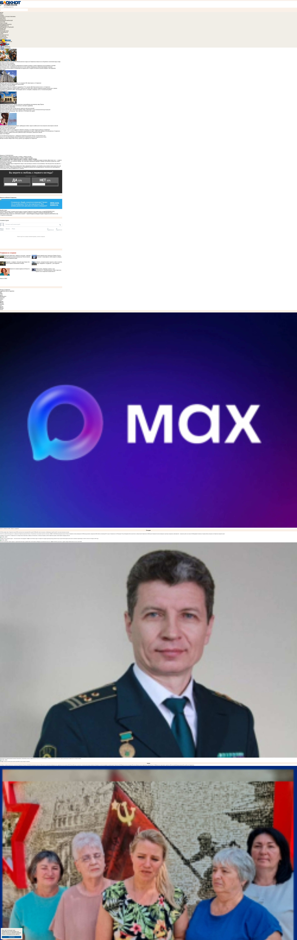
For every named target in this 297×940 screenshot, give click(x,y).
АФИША (2, 15)
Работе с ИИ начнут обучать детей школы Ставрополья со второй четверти (67, 758)
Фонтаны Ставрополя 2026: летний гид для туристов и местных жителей (17, 108)
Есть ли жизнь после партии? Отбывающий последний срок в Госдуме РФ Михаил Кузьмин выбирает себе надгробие (28, 68)
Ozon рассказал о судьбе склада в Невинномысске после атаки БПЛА (69, 541)
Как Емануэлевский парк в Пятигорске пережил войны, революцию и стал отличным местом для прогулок (25, 109)
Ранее (13, 228)
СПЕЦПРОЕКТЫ (4, 32)
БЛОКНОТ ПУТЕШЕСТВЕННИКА (8, 16)
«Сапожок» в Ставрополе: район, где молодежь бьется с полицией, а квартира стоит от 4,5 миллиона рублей (25, 89)
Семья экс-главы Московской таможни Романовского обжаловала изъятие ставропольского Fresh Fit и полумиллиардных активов (26, 758)
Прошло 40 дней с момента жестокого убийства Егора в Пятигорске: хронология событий (21, 132)
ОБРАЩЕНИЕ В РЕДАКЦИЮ (7, 27)
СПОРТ (1, 33)
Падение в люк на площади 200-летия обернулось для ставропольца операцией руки (137, 765)
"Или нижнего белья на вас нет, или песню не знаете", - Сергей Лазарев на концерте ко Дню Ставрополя (24, 213)
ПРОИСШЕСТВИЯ (4, 31)
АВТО (1, 14)
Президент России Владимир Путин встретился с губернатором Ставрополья (132, 533)
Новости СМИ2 (3, 278)
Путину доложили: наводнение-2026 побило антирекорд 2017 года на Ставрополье (99, 533)
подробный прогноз (4, 291)
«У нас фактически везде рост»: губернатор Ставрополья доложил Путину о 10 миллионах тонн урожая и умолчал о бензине (26, 533)
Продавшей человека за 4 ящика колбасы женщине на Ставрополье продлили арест (209, 533)
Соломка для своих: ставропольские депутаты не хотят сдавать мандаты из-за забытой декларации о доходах (26, 67)
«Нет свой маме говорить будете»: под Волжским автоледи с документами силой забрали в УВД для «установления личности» (26, 541)
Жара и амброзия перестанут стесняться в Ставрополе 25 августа (14, 765)
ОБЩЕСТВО (3, 28)
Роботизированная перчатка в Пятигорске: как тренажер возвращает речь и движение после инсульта (48, 765)
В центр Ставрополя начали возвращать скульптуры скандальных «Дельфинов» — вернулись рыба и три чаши (170, 533)
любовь (7, 215)
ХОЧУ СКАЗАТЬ (4, 37)
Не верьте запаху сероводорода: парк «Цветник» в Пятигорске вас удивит (17, 111)
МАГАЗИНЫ (7, 46)
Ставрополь (3, 215)
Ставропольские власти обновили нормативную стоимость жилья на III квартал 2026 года (81, 538)
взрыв (10, 215)
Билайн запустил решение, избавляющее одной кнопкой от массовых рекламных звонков (52, 532)
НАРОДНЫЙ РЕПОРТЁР (6, 24)
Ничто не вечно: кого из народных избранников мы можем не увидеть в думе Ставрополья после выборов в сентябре (27, 65)
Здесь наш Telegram (4, 133)
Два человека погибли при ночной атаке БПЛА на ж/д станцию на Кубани (16, 761)
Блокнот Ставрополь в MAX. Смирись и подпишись (9, 528)
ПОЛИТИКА (2, 29)
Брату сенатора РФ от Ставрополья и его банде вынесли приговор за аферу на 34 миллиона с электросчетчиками (23, 535)
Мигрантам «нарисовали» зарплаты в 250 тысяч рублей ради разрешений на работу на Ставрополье (175, 765)
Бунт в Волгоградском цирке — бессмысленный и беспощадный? (14, 538)
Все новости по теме (5, 64)
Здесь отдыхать (4, 91)
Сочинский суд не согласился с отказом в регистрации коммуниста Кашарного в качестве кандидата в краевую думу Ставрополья (94, 765)
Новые (1, 228)
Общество (2, 155)
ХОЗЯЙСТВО (3, 36)
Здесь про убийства (4, 112)
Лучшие (8, 228)
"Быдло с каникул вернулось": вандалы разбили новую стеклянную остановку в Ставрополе (22, 212)
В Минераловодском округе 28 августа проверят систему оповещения (68, 533)
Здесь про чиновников (5, 48)
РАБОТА (9, 40)
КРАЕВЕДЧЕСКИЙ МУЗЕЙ (6, 20)
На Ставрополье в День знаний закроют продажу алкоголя (59, 535)
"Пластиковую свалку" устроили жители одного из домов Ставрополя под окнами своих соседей (23, 211)
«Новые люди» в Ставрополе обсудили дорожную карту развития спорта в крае (47, 538)
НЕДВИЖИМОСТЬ (4, 25)
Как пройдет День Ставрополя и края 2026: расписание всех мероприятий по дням (17, 532)
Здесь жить (2, 69)
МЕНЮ (1, 12)
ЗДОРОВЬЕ (3, 18)
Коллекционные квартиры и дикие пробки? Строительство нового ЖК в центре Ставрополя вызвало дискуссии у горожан (28, 88)
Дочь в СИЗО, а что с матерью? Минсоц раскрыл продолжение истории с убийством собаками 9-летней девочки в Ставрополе (30, 131)
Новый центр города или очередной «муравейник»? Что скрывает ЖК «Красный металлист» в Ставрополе (25, 87)
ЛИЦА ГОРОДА (3, 23)
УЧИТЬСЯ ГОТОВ (8, 41)
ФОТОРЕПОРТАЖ (4, 35)
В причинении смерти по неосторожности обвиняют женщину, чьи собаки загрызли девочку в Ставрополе (25, 129)
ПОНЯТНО (12, 937)
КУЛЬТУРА (2, 21)
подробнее (11, 291)
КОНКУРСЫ (3, 19)
